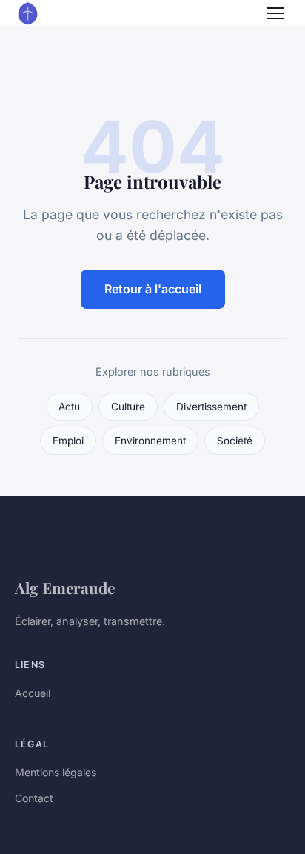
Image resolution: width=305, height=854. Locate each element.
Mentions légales (55, 772)
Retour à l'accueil (152, 288)
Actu (69, 407)
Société (234, 441)
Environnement (150, 441)
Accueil (32, 693)
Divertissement (211, 407)
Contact (34, 798)
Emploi (68, 441)
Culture (128, 407)
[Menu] (275, 13)
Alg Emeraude (65, 587)
